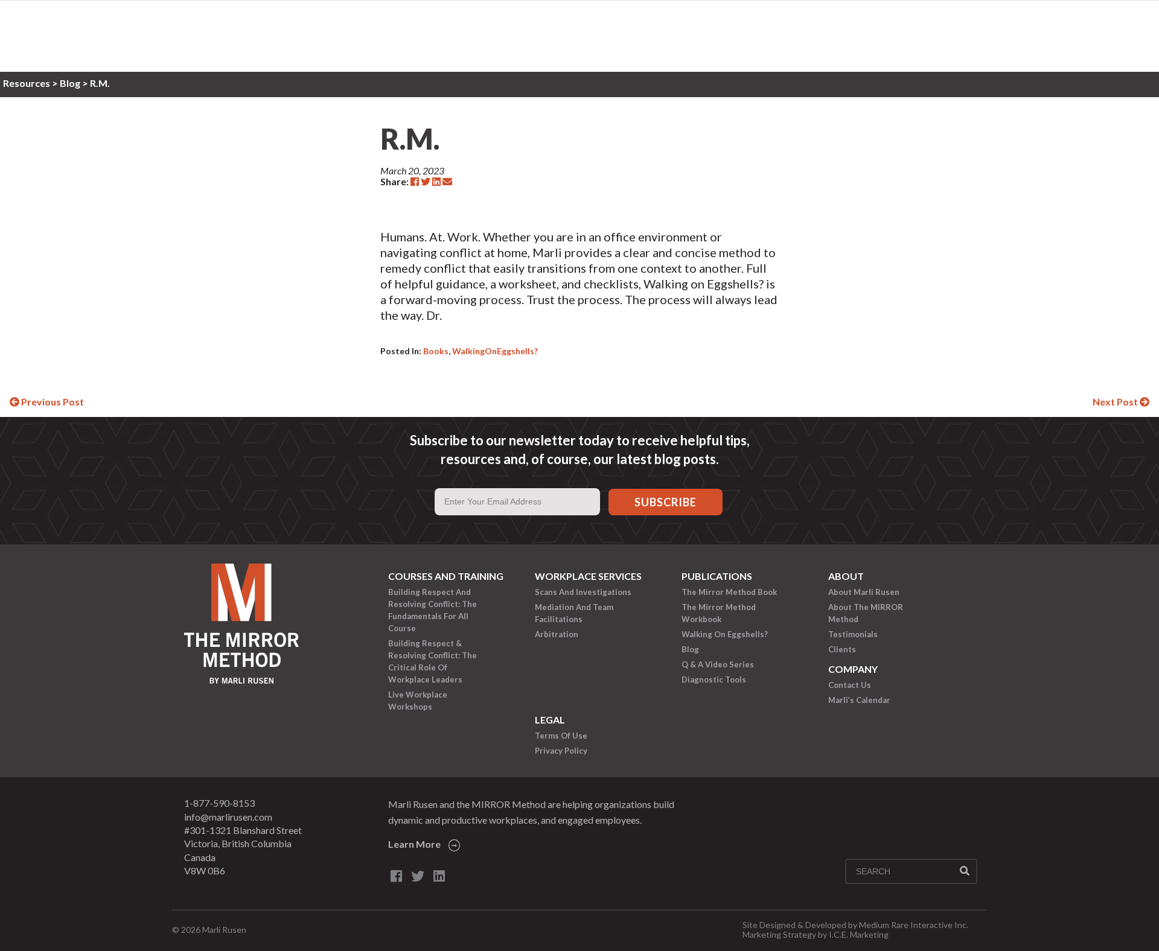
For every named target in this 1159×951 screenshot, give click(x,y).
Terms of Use (561, 735)
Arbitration (556, 634)
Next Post (1116, 401)
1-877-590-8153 (219, 803)
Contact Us (849, 685)
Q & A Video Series (718, 664)
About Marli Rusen (863, 592)
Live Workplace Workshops (417, 700)
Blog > (75, 83)
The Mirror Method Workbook (719, 613)
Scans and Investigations (583, 592)
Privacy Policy (561, 750)
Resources (27, 83)
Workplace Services (588, 576)
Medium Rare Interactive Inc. (913, 925)
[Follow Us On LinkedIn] (439, 876)
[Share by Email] (447, 181)
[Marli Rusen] (241, 679)
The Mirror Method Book (729, 592)
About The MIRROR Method (865, 613)
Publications (717, 576)
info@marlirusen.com (228, 816)
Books (436, 351)
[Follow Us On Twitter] (417, 876)
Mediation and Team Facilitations (574, 613)
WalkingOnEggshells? (495, 351)
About (846, 576)
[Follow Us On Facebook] (396, 876)
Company (853, 669)
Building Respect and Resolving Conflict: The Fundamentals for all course (432, 610)
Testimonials (853, 634)
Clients (842, 649)
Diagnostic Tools (714, 679)
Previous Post (51, 401)
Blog (690, 649)
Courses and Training (445, 576)
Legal (550, 719)
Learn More (414, 844)
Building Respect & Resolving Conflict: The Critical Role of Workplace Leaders (432, 661)
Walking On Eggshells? (725, 634)
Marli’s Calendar (859, 700)
